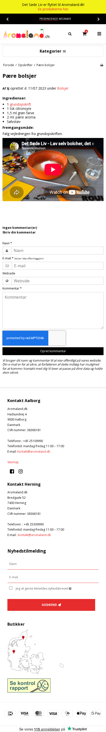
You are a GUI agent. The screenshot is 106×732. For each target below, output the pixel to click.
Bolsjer (63, 88)
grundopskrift (20, 104)
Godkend (49, 605)
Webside (8, 273)
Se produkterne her (53, 9)
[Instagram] (22, 471)
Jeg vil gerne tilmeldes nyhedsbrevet (49, 588)
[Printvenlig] (102, 65)
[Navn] (53, 563)
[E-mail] (53, 577)
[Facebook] (14, 471)
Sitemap (13, 462)
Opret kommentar (53, 351)
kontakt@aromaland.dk (33, 451)
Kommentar (12, 288)
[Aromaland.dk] (26, 34)
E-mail (22, 258)
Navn (7, 243)
